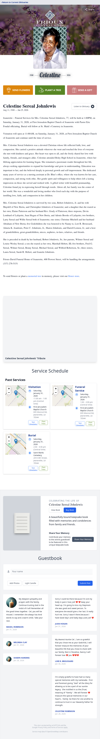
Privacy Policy (43, 727)
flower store (73, 276)
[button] (15, 393)
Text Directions (33, 423)
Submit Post (85, 583)
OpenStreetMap (53, 731)
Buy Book (70, 510)
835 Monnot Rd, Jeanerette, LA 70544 (40, 415)
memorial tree (34, 276)
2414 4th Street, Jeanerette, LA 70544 (40, 460)
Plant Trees (43, 422)
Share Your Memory (83, 539)
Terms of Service (57, 727)
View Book (55, 510)
